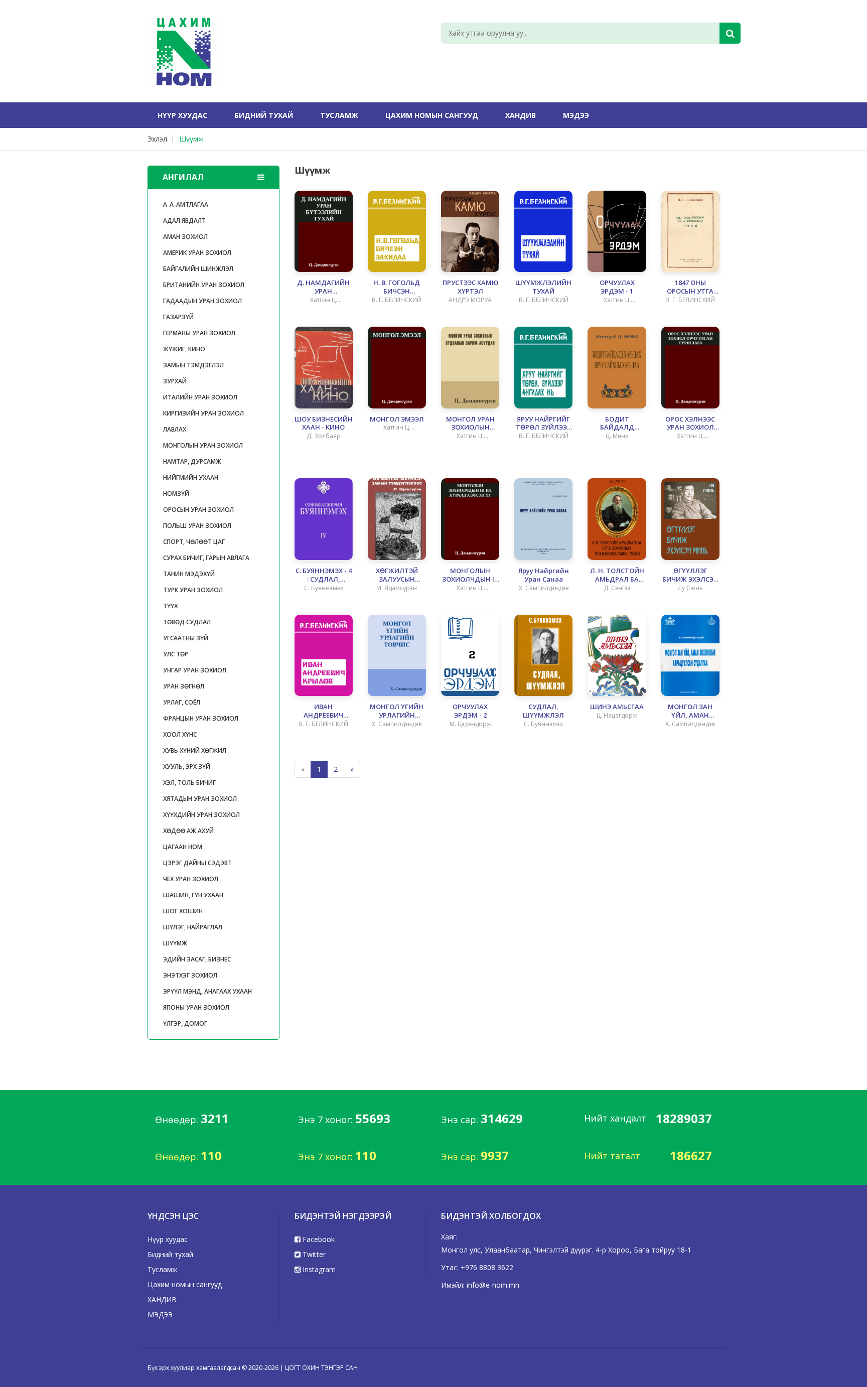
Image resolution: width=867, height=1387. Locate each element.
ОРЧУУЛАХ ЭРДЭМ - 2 (470, 711)
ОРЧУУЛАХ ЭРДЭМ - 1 (617, 287)
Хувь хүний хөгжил (194, 750)
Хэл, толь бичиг (189, 782)
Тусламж (339, 115)
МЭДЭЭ (576, 115)
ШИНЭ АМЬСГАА (617, 707)
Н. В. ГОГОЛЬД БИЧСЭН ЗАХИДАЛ (396, 287)
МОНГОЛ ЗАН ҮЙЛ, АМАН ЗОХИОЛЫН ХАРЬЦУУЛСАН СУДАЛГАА (690, 711)
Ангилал (183, 177)
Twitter (313, 1254)
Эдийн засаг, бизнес (197, 959)
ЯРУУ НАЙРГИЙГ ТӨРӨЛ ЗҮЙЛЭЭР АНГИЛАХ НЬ (543, 423)
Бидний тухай (263, 115)
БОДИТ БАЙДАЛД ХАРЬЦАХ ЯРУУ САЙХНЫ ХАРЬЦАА (617, 423)
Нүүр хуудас (182, 115)
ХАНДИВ (520, 115)
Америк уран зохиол (197, 252)
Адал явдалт (184, 220)
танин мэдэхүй (189, 574)
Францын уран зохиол (200, 718)
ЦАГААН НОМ (182, 847)
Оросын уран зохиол (198, 509)
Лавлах (174, 429)
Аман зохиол (185, 236)
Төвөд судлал (187, 622)
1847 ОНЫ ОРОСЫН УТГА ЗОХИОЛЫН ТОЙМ (690, 287)
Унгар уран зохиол (194, 670)
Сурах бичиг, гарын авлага (206, 557)
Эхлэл (157, 139)
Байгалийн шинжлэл (198, 268)
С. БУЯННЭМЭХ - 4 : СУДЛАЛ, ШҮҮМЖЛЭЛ (324, 575)
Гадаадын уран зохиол (202, 301)
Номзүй (176, 493)
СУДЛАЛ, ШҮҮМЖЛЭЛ (543, 711)
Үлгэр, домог (185, 1023)
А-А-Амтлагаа (185, 204)
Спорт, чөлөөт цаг (194, 541)
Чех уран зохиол (190, 879)
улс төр (175, 654)
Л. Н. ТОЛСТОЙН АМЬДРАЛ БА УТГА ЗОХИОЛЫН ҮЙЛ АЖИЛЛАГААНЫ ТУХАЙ (617, 575)
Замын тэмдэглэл (193, 365)
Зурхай (175, 381)
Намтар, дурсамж (192, 461)
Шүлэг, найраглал (192, 927)
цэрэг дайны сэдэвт (197, 863)
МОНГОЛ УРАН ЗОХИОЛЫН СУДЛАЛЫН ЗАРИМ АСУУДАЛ (470, 423)
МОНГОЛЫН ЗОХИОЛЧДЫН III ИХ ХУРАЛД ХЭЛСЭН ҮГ (470, 575)
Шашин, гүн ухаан (193, 895)
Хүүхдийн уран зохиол (201, 814)
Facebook (318, 1239)
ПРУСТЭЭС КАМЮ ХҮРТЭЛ (470, 287)
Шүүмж (191, 139)
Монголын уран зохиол (203, 445)
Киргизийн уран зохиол (203, 413)
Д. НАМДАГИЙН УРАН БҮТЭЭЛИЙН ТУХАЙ (323, 287)
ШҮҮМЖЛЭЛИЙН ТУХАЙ (543, 287)
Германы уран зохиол (199, 333)
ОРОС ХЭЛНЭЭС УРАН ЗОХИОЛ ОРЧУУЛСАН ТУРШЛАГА (690, 423)
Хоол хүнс (180, 734)
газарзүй (178, 317)
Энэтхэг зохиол (190, 975)
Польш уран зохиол (197, 525)
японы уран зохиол (196, 1007)
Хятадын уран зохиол (200, 798)
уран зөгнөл (183, 686)
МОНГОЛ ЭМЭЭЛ (397, 419)
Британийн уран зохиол (203, 285)
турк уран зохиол (193, 590)
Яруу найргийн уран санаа (543, 575)
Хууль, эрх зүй (186, 766)
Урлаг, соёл (181, 702)
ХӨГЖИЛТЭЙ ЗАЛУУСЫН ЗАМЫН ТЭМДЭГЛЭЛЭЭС (396, 575)
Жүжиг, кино (184, 349)
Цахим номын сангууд (431, 115)
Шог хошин (183, 911)
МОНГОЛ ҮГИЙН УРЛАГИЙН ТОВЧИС (396, 711)
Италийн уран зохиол (200, 397)
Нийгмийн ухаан (190, 477)
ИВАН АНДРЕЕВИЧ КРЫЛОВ (323, 711)
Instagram (318, 1269)
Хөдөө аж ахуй (188, 830)
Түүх (170, 606)
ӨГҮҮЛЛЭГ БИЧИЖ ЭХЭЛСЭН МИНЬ (690, 575)
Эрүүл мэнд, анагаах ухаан (207, 991)
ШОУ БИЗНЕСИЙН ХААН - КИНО (324, 423)
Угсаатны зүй (185, 638)
